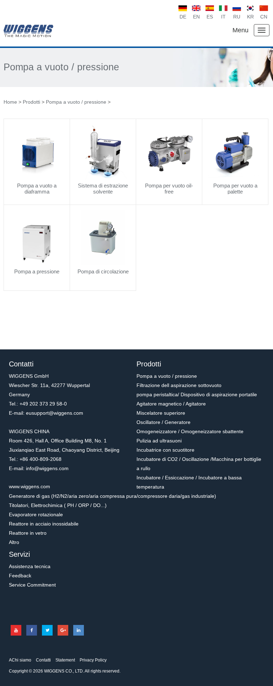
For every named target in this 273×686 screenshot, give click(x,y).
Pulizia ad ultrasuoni (159, 440)
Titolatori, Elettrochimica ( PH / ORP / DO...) (58, 505)
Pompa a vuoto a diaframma (37, 189)
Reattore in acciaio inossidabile (44, 524)
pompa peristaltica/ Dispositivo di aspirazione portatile (196, 394)
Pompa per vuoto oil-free (169, 189)
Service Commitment (32, 585)
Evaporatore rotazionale (36, 514)
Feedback (20, 575)
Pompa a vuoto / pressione (61, 67)
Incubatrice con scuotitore (165, 450)
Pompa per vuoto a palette (235, 189)
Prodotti (31, 102)
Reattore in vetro (28, 533)
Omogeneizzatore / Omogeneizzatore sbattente (189, 431)
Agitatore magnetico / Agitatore (171, 404)
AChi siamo (20, 660)
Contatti (43, 660)
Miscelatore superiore (160, 413)
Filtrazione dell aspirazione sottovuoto (178, 385)
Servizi (19, 554)
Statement (65, 660)
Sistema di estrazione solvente (103, 189)
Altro (14, 542)
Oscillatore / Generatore (163, 422)
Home (10, 102)
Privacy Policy (93, 660)
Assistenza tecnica (29, 566)
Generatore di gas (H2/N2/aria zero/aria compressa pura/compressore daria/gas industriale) (112, 496)
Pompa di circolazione (103, 271)
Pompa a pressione (36, 271)
